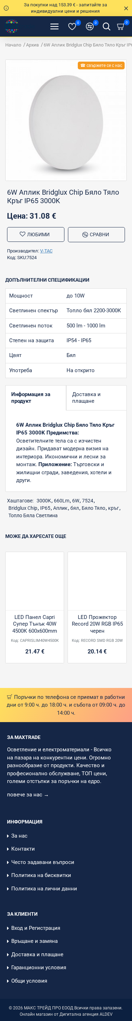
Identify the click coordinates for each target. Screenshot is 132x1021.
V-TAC (46, 250)
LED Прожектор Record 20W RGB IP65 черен (97, 624)
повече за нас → (28, 794)
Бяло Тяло (93, 508)
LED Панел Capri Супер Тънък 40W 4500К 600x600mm (34, 624)
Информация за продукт (30, 397)
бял (74, 508)
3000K (44, 500)
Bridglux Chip (22, 508)
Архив (32, 45)
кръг (113, 508)
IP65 (45, 508)
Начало (13, 45)
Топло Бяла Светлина (33, 515)
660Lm (61, 500)
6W (75, 500)
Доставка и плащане (86, 397)
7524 (87, 500)
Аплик (60, 508)
